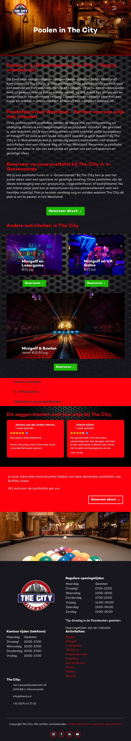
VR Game (72, 650)
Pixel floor (72, 658)
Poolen (70, 667)
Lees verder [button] (72, 452)
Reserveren (32, 283)
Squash (71, 676)
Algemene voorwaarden (107, 724)
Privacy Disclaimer (78, 724)
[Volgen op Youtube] (77, 734)
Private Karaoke (77, 654)
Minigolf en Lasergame (33, 264)
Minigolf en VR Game (98, 263)
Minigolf (71, 641)
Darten (70, 671)
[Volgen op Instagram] (53, 734)
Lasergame (73, 645)
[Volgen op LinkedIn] (69, 734)
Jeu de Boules (75, 663)
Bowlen (70, 637)
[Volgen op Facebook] (61, 734)
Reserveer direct (63, 211)
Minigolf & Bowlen (39, 349)
